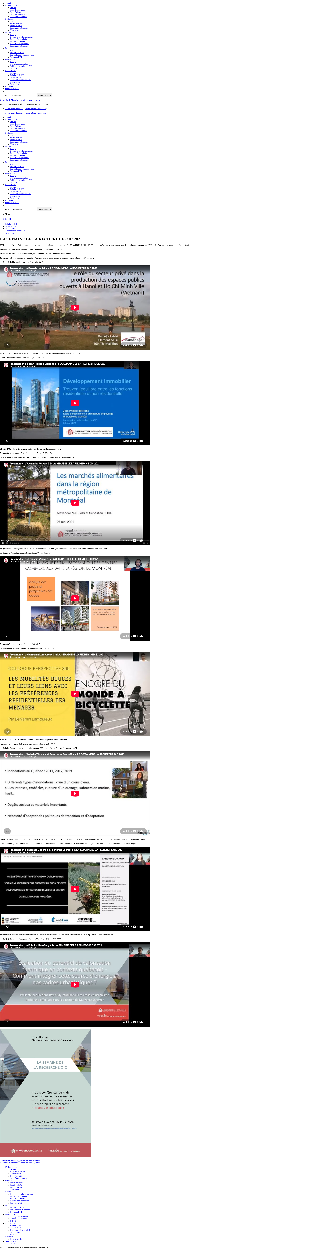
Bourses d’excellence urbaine (21, 37)
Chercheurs (14, 30)
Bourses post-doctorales (19, 44)
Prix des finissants (17, 53)
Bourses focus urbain (18, 39)
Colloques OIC (16, 77)
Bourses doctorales (17, 41)
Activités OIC (10, 71)
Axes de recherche (17, 10)
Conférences (15, 82)
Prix (6, 48)
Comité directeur (16, 12)
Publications (10, 59)
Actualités (9, 86)
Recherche (9, 19)
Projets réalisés (16, 26)
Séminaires (14, 84)
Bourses (8, 32)
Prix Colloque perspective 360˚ (22, 55)
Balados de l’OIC (17, 75)
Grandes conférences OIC (20, 80)
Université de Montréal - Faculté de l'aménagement (20, 100)
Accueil (8, 3)
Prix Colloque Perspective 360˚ (22, 1210)
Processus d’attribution (19, 28)
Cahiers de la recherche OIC (21, 66)
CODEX (13, 68)
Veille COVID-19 (12, 89)
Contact (13, 1243)
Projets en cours (16, 23)
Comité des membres (18, 17)
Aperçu (13, 21)
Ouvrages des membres (19, 64)
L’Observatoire (11, 5)
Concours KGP (16, 57)
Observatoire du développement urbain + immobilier (25, 109)
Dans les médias (16, 1239)
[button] (6, 92)
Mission (13, 8)
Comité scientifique (17, 14)
